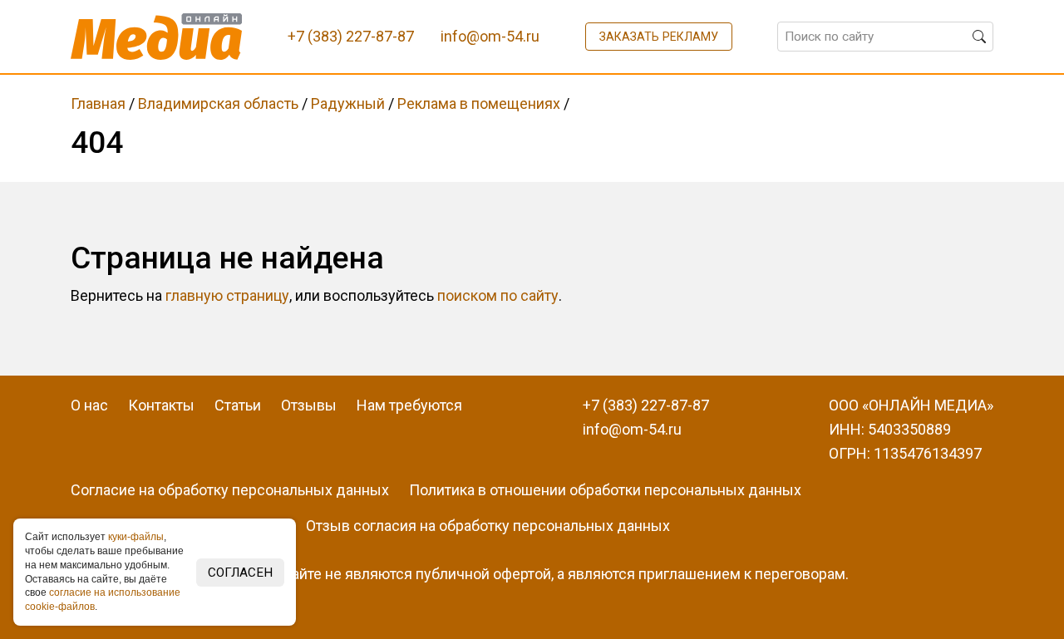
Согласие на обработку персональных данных (230, 490)
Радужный (348, 103)
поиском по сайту (498, 295)
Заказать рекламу (658, 36)
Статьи (237, 405)
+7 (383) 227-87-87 (646, 405)
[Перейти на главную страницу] (157, 36)
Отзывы (309, 405)
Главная (98, 103)
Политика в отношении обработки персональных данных (605, 490)
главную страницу (227, 295)
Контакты (161, 405)
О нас (89, 405)
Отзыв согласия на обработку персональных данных (488, 525)
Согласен (240, 572)
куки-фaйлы (136, 537)
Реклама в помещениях (478, 103)
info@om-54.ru (632, 429)
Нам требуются (409, 405)
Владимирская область (218, 103)
